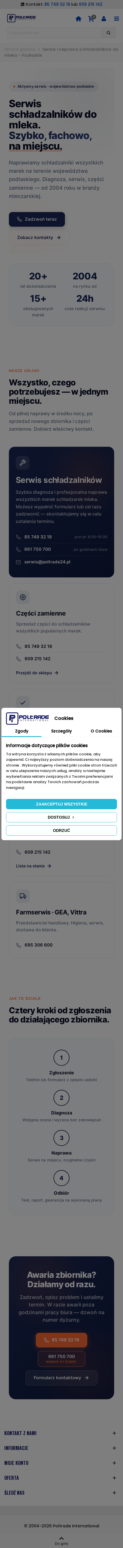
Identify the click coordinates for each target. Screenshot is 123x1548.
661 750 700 (65, 549)
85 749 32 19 (57, 4)
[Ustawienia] (103, 18)
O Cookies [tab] (101, 731)
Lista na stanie (30, 865)
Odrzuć (61, 830)
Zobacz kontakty (35, 237)
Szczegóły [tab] (61, 731)
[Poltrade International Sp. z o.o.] (21, 18)
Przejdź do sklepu (34, 672)
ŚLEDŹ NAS (14, 1492)
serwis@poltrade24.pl (47, 562)
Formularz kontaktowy (57, 1377)
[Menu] (116, 18)
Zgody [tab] (21, 731)
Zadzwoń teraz (41, 219)
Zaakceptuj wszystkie (61, 804)
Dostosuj (59, 817)
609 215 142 (90, 4)
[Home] (78, 18)
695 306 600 (39, 945)
